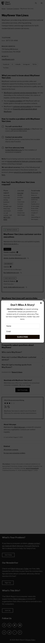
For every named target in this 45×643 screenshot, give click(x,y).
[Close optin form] (41, 303)
